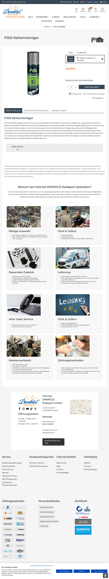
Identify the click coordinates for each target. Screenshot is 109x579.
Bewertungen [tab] (59, 110)
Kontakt (95, 2)
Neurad (5, 472)
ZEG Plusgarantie (9, 479)
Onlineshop (90, 456)
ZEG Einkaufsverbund (38, 466)
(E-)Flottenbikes (8, 466)
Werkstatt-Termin (65, 2)
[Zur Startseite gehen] (13, 10)
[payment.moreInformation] (8, 518)
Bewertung (61, 463)
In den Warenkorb (92, 87)
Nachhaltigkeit (63, 472)
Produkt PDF (76, 94)
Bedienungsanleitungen (12, 463)
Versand (87, 466)
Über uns (76, 2)
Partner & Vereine (36, 463)
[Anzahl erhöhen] (75, 87)
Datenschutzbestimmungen (38, 565)
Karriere (60, 469)
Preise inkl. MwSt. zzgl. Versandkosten (79, 80)
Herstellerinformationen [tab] (36, 110)
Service (104, 2)
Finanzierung (7, 469)
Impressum (50, 565)
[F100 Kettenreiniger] (32, 73)
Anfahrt (87, 463)
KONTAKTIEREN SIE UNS (52, 442)
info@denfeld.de (48, 433)
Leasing (89, 2)
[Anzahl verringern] (67, 87)
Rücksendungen (90, 469)
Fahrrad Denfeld (66, 456)
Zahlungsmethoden (13, 500)
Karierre (82, 2)
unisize (70, 59)
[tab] (13, 110)
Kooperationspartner (41, 456)
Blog (58, 466)
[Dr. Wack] (97, 40)
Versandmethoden (49, 500)
